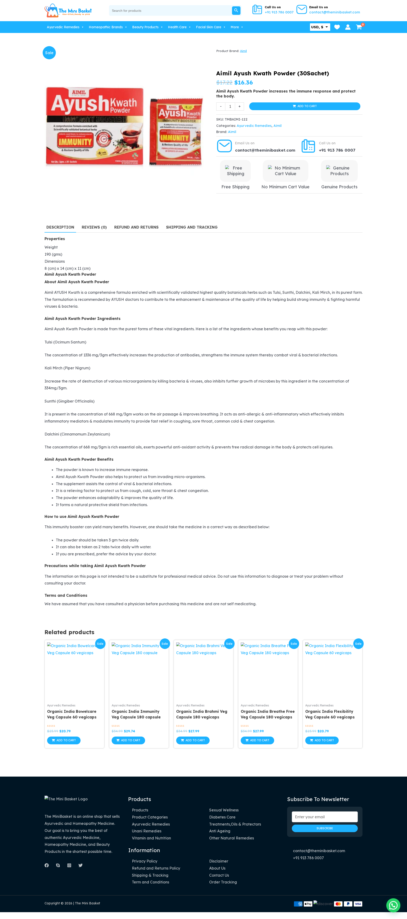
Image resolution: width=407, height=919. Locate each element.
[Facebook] (47, 865)
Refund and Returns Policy (156, 868)
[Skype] (58, 865)
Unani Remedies (146, 831)
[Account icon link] (348, 27)
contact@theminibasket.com (334, 12)
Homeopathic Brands (106, 27)
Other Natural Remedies (231, 838)
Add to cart (307, 106)
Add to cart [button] (66, 740)
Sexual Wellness (224, 810)
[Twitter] (80, 865)
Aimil (243, 51)
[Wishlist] (337, 27)
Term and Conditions (150, 882)
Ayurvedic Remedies (63, 27)
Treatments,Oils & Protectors (235, 824)
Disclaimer (218, 861)
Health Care (177, 27)
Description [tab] (60, 227)
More (235, 27)
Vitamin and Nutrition (151, 838)
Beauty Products (145, 27)
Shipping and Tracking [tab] (192, 227)
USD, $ (317, 27)
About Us (217, 868)
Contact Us (219, 875)
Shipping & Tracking (150, 875)
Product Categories (150, 817)
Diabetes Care (222, 817)
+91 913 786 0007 (279, 12)
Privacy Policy (144, 861)
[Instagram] (69, 865)
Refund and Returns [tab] (136, 227)
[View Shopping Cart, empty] (358, 27)
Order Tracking (223, 882)
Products (140, 810)
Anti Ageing (219, 831)
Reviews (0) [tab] (94, 227)
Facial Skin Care (208, 27)
